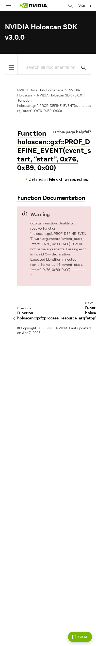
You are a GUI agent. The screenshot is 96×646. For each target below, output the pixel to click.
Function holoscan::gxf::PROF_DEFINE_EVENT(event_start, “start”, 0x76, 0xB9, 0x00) (54, 105)
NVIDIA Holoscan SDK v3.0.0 (59, 95)
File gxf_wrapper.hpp (69, 179)
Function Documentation (51, 198)
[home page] (34, 5)
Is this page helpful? (72, 131)
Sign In (84, 5)
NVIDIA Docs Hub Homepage (40, 90)
